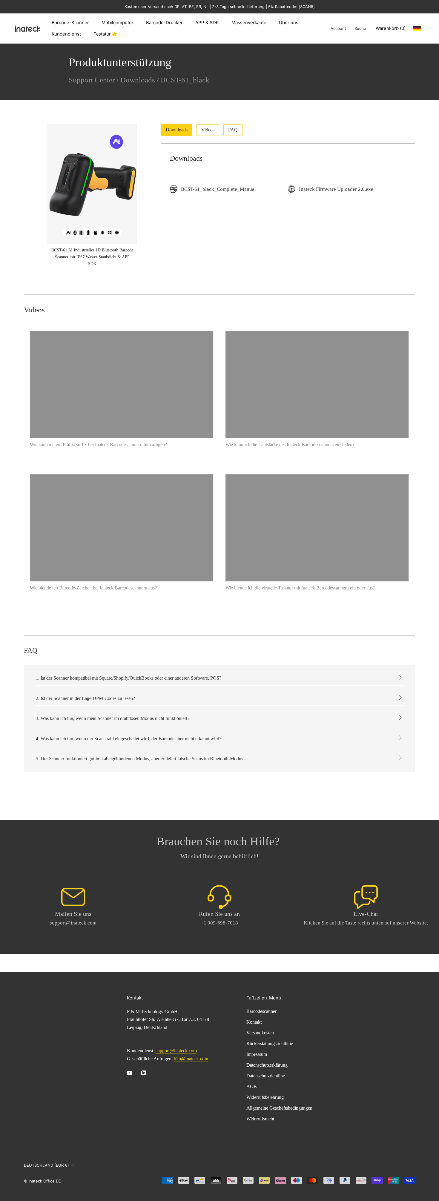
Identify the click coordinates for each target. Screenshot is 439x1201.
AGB (251, 1086)
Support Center (92, 80)
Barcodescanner (261, 1011)
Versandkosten (260, 1032)
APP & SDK (207, 22)
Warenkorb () (391, 28)
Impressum (256, 1054)
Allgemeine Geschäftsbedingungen (279, 1108)
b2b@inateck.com (191, 1058)
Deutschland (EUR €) (46, 1165)
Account (338, 28)
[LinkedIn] (143, 1072)
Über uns (288, 22)
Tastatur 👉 (105, 34)
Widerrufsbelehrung (265, 1097)
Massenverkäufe (248, 22)
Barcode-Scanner (70, 22)
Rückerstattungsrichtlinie (269, 1043)
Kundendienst (66, 34)
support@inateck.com (176, 1050)
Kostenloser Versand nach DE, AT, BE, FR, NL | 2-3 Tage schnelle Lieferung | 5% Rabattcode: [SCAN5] (220, 6)
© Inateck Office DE (42, 1181)
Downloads (137, 80)
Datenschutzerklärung (267, 1065)
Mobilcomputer (117, 22)
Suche (360, 28)
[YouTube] (129, 1072)
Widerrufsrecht (260, 1118)
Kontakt (254, 1022)
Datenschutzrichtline (265, 1075)
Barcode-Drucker (164, 22)
